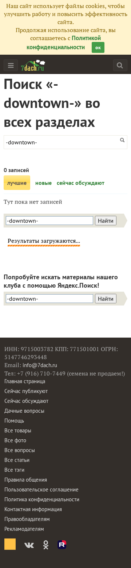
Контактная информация (33, 509)
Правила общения (25, 479)
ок (98, 47)
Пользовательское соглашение (41, 489)
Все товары (17, 430)
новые (43, 182)
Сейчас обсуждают (26, 400)
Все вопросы (19, 450)
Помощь (14, 420)
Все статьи (16, 459)
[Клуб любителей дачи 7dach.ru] (33, 65)
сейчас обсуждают (80, 182)
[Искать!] (120, 65)
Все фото (15, 440)
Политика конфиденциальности (41, 499)
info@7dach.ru (40, 365)
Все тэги (14, 469)
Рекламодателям (24, 528)
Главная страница (24, 381)
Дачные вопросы (24, 410)
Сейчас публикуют (26, 391)
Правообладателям (27, 519)
